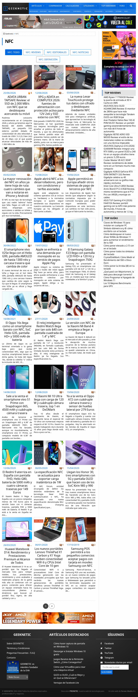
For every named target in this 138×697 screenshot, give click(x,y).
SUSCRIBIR (106, 672)
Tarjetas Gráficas (53, 11)
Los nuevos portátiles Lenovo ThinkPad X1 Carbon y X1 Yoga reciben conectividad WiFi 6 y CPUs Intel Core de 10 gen (48, 557)
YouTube (109, 653)
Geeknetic (9, 34)
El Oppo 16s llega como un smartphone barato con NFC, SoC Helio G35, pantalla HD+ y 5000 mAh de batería (17, 331)
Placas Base (43, 11)
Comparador (55, 5)
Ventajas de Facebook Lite (66, 682)
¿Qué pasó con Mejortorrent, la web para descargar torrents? (119, 273)
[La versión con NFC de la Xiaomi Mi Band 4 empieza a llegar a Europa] (80, 292)
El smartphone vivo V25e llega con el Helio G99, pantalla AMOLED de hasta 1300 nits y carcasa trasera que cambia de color (17, 258)
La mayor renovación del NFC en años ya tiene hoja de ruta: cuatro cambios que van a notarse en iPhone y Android (17, 187)
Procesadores (34, 11)
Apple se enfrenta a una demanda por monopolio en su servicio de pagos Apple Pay (49, 256)
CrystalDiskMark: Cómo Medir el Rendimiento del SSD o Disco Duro (119, 260)
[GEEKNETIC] (15, 8)
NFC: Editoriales (56, 52)
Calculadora (72, 5)
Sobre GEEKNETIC (15, 643)
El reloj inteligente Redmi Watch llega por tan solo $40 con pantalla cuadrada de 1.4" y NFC (49, 329)
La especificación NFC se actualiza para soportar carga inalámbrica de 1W (48, 477)
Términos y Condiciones (18, 648)
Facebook (109, 643)
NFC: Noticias (81, 52)
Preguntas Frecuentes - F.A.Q (21, 653)
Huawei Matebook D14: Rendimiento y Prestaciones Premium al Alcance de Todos (17, 555)
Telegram (109, 657)
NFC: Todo (14, 52)
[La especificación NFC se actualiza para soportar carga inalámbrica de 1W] (49, 441)
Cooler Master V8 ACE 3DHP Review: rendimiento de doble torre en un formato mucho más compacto (119, 164)
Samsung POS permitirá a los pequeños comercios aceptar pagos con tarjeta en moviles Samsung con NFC (80, 557)
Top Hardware (108, 5)
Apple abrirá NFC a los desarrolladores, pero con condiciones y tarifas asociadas (48, 184)
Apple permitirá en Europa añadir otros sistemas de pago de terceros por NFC (80, 184)
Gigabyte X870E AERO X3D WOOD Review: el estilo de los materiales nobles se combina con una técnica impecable (118, 138)
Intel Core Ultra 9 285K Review (119, 186)
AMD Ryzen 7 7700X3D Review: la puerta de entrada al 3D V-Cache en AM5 (119, 100)
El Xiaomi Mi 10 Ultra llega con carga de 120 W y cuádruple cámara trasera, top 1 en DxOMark (49, 403)
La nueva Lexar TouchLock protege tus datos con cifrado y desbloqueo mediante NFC (80, 103)
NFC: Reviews (33, 52)
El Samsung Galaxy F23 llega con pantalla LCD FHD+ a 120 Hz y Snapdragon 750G (80, 255)
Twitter (108, 648)
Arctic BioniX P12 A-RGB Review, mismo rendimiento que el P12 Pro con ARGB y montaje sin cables (119, 193)
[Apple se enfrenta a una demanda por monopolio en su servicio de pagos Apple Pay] (49, 218)
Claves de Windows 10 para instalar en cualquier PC (117, 224)
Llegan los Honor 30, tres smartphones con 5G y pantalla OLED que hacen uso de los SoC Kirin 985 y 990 (80, 478)
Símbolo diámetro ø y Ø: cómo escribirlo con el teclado (118, 230)
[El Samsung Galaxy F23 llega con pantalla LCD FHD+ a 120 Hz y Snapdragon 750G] (80, 218)
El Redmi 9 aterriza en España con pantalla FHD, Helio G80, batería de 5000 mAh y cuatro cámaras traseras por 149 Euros (17, 482)
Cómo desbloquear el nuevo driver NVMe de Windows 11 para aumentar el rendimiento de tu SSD (118, 238)
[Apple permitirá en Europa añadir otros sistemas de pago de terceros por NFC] (80, 148)
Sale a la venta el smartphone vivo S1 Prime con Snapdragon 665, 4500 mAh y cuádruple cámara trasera (17, 404)
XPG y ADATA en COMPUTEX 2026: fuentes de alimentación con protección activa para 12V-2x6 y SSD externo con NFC (49, 107)
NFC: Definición (48, 59)
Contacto (11, 657)
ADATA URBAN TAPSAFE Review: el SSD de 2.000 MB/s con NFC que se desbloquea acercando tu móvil (17, 105)
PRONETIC (74, 691)
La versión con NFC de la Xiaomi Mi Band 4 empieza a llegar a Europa (80, 328)
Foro (122, 5)
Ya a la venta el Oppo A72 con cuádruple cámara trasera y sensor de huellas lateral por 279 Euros (80, 403)
